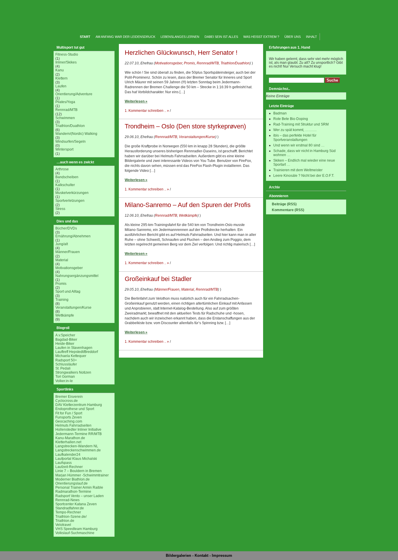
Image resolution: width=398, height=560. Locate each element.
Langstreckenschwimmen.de (78, 450)
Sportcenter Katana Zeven (76, 504)
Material (61, 260)
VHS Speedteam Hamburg (76, 529)
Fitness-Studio (66, 54)
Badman (280, 113)
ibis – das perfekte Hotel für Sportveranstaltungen (294, 137)
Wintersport (64, 149)
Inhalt (311, 36)
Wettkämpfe (64, 315)
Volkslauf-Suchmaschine (74, 533)
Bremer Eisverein (69, 397)
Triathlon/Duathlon (70, 126)
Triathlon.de (64, 521)
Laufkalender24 (67, 455)
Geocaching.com (68, 421)
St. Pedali (63, 368)
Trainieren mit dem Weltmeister (298, 170)
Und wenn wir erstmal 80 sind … (299, 145)
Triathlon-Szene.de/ (71, 517)
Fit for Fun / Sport (68, 413)
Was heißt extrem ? (261, 36)
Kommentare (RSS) (288, 210)
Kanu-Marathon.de (70, 438)
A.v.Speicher (65, 335)
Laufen (60, 86)
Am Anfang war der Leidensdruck (125, 36)
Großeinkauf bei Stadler (158, 278)
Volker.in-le (64, 381)
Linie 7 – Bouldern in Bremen (78, 471)
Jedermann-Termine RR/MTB (78, 434)
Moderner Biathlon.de (72, 479)
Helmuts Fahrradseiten (73, 425)
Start (85, 36)
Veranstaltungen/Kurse (73, 307)
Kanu (59, 70)
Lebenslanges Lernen (180, 36)
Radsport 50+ (66, 360)
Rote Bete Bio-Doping (290, 119)
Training (61, 300)
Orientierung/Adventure (73, 94)
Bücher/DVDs (66, 228)
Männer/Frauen (67, 252)
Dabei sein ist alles (221, 36)
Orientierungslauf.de (71, 483)
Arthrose (62, 169)
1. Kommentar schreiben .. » (147, 111)
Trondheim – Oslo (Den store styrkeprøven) (185, 126)
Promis (60, 284)
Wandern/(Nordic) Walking (76, 134)
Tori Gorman (65, 376)
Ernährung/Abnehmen (73, 236)
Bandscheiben (66, 177)
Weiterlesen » (136, 101)
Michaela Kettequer (70, 356)
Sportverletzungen (69, 201)
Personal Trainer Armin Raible (79, 487)
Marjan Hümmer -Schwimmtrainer (82, 475)
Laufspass (63, 463)
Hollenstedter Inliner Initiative (78, 429)
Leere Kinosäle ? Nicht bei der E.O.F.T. (303, 176)
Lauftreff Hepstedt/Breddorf (76, 352)
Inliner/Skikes (66, 62)
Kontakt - (203, 555)
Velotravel (63, 525)
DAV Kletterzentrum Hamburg (78, 405)
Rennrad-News (67, 500)
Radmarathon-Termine (73, 492)
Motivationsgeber (69, 268)
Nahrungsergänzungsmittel (76, 276)
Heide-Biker (64, 344)
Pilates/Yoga (65, 102)
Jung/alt (61, 244)
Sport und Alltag (67, 291)
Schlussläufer (66, 364)
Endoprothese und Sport (74, 409)
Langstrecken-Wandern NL (76, 446)
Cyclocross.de (66, 401)
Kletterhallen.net (68, 442)
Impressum (222, 555)
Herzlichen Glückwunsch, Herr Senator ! (181, 52)
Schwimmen (65, 118)
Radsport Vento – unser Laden (79, 496)
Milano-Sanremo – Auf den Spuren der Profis (188, 205)
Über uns (292, 36)
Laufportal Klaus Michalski (76, 459)
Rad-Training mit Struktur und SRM (301, 124)
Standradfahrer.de (69, 508)
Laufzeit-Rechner (69, 467)
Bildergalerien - (180, 555)
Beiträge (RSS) (284, 204)
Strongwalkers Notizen (73, 372)
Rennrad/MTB (66, 110)
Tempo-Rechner (68, 512)
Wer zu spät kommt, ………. (294, 130)
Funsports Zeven (68, 417)
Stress (60, 209)
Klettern (61, 78)
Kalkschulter (65, 185)
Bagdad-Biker (66, 340)
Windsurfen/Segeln (70, 141)
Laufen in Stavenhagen (73, 348)
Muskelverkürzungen (72, 193)
